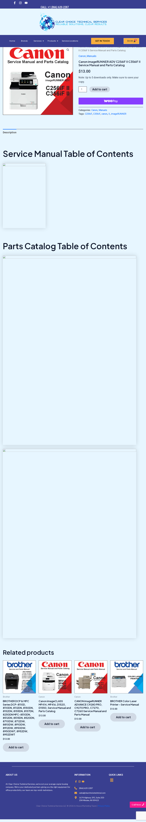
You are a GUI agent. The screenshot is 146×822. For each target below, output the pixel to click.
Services (38, 41)
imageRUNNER (118, 113)
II (109, 113)
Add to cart (99, 89)
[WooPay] (111, 101)
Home (12, 41)
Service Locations (70, 41)
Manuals (91, 56)
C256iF (88, 113)
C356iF (96, 113)
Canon (82, 56)
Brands (24, 41)
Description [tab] (9, 132)
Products (52, 41)
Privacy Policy (104, 806)
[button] (67, 49)
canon (104, 113)
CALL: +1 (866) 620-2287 (55, 7)
